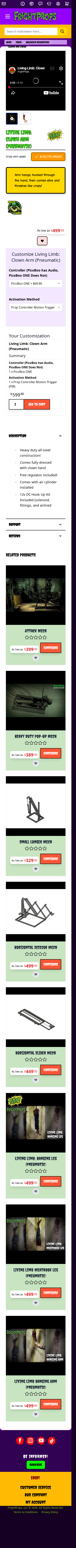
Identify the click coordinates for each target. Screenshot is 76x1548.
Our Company (36, 1494)
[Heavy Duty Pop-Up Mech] (35, 700)
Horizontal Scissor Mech (35, 947)
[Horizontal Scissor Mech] (35, 911)
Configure (51, 648)
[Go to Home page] (35, 16)
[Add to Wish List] (42, 240)
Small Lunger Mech (36, 841)
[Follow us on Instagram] (30, 1440)
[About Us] (22, 3)
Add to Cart (36, 404)
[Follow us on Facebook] (19, 1440)
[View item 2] (25, 119)
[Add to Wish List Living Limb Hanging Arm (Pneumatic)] (35, 1414)
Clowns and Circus (17, 46)
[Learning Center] (49, 3)
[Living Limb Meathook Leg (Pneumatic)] (35, 1234)
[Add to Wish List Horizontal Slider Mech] (35, 1080)
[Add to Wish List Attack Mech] (35, 657)
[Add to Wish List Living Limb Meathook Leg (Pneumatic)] (35, 1302)
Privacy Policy (50, 1512)
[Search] (62, 31)
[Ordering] (31, 3)
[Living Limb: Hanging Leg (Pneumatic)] (35, 1122)
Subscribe (36, 1465)
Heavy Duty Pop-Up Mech (36, 736)
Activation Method (24, 299)
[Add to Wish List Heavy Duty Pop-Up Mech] (35, 763)
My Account (36, 1502)
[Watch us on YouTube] (41, 1440)
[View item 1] (12, 119)
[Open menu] (7, 16)
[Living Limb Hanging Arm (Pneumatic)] (35, 1345)
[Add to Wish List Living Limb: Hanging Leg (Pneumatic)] (35, 1191)
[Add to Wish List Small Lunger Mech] (35, 868)
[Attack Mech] (35, 595)
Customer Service (35, 1487)
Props (19, 42)
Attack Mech (36, 630)
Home (8, 42)
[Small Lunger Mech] (35, 806)
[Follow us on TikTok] (51, 1440)
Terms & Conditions (26, 1512)
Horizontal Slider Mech (35, 1052)
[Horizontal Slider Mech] (35, 1017)
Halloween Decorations (37, 42)
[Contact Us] (40, 3)
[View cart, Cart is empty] (67, 3)
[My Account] (58, 3)
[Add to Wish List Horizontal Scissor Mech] (35, 974)
